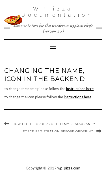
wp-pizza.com (68, 168)
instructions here (80, 88)
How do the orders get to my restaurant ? (53, 124)
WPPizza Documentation (57, 12)
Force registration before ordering (58, 131)
